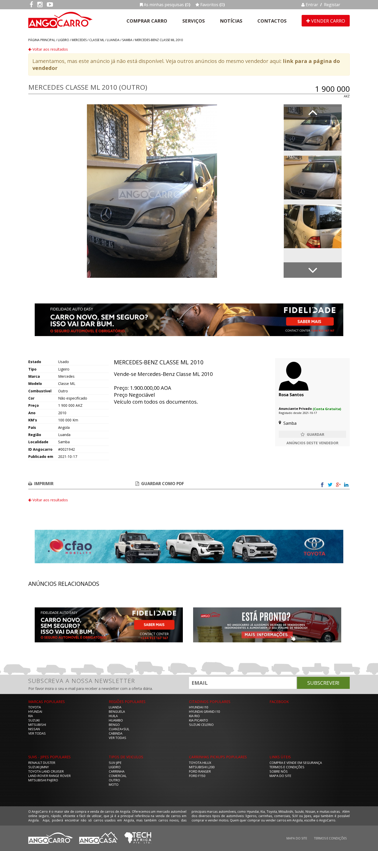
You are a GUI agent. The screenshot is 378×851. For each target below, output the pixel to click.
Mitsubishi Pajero (43, 780)
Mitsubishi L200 (201, 767)
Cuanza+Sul (119, 729)
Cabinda (115, 733)
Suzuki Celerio (201, 725)
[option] (152, 191)
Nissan (34, 729)
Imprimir (43, 483)
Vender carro (327, 21)
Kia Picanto (198, 720)
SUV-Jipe (115, 763)
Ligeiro (63, 40)
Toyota (34, 707)
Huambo (116, 720)
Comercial (118, 776)
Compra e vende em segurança (295, 763)
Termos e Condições (286, 767)
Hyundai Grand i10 (204, 711)
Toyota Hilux (200, 763)
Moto (114, 784)
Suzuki (34, 720)
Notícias (231, 21)
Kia (30, 716)
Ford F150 (197, 776)
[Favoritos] (312, 434)
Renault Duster (41, 763)
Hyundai (35, 711)
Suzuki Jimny (38, 767)
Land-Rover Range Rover (49, 776)
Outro (114, 780)
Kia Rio (194, 716)
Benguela (117, 711)
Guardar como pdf (162, 483)
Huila (113, 716)
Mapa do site (280, 776)
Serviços (193, 21)
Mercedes (79, 40)
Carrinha (116, 771)
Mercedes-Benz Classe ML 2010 (159, 40)
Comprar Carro (147, 21)
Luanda (113, 40)
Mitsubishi (37, 725)
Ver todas (37, 733)
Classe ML (96, 40)
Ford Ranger (200, 771)
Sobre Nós (278, 771)
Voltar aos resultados (49, 49)
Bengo (114, 725)
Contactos (271, 21)
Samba (127, 40)
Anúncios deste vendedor (312, 442)
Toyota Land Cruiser (46, 771)
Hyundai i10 (198, 707)
